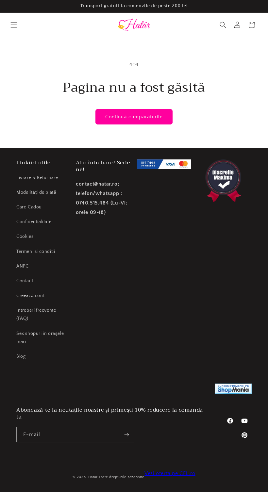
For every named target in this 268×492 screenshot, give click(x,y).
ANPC (22, 266)
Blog (20, 356)
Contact (24, 281)
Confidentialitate (33, 221)
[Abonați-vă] (126, 434)
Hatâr (93, 477)
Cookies (24, 236)
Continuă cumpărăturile (134, 117)
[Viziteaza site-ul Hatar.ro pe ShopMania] (233, 390)
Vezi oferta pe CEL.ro (169, 473)
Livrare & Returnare (37, 177)
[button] (14, 25)
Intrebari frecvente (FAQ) (36, 314)
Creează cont (30, 295)
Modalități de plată (36, 192)
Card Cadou (29, 207)
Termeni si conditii (35, 251)
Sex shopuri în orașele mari (40, 337)
